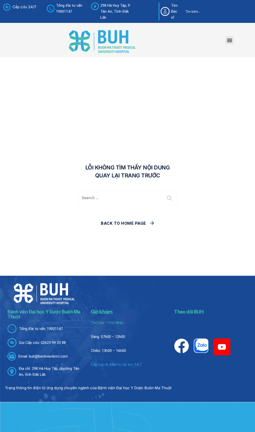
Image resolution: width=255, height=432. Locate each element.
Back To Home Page (123, 223)
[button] (229, 40)
